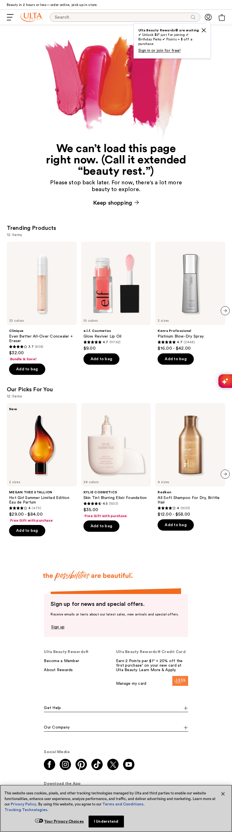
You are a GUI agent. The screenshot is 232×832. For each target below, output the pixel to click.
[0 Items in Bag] (221, 17)
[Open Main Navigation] (10, 17)
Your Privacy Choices (64, 821)
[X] (203, 30)
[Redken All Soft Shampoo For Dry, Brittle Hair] (190, 460)
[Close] (223, 794)
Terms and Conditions (122, 804)
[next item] (225, 310)
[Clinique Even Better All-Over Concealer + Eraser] (42, 301)
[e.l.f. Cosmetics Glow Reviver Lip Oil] (116, 296)
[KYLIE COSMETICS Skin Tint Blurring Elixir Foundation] (116, 460)
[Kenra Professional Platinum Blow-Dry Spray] (190, 296)
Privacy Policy (23, 804)
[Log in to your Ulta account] (208, 17)
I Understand (106, 821)
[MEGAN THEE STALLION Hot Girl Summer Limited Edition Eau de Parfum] (42, 463)
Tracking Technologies (26, 810)
